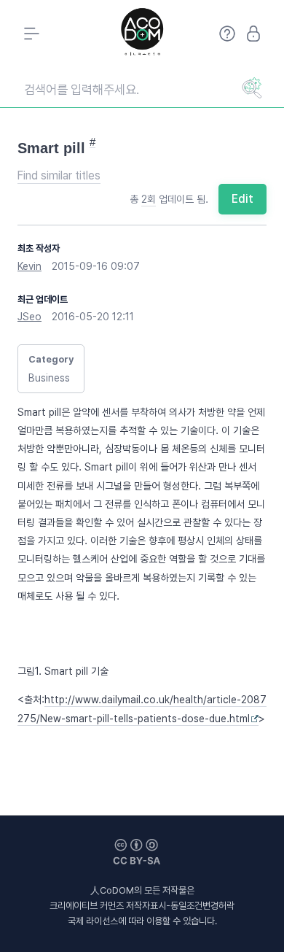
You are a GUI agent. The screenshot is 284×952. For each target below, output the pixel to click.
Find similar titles (58, 175)
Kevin (29, 266)
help (227, 33)
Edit (242, 199)
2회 (148, 199)
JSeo (29, 316)
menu (30, 33)
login (253, 33)
